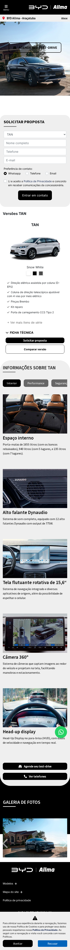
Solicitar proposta (35, 340)
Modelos (8, 883)
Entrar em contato (35, 195)
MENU (6, 10)
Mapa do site (11, 891)
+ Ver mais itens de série (24, 322)
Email (53, 173)
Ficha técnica (21, 332)
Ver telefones (37, 776)
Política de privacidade (17, 900)
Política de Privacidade (38, 181)
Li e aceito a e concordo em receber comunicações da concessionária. (37, 183)
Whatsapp (14, 173)
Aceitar (17, 943)
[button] (6, 843)
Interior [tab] (12, 383)
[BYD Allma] (48, 7)
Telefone (35, 173)
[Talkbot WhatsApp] (61, 732)
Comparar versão (35, 349)
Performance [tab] (35, 383)
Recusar (52, 943)
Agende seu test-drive (37, 47)
